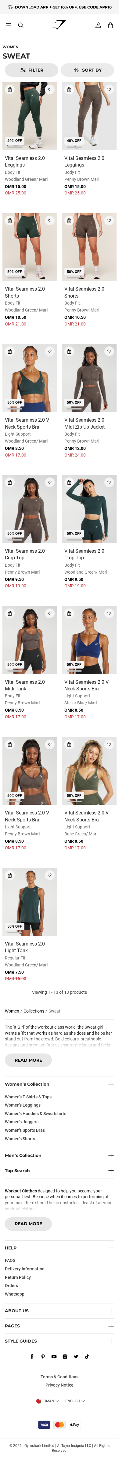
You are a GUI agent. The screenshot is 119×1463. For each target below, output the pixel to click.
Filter (35, 70)
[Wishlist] (50, 89)
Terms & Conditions (59, 1376)
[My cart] (110, 25)
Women (10, 47)
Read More (28, 1060)
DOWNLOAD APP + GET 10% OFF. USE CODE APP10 (63, 7)
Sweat (54, 1011)
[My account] (98, 25)
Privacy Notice (59, 1385)
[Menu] (8, 25)
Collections (33, 1011)
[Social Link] (32, 1357)
